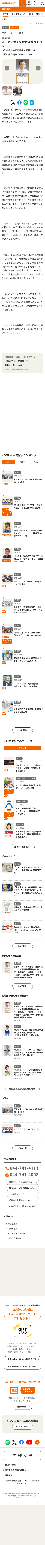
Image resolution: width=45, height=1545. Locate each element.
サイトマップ (22, 1483)
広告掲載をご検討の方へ (15, 1470)
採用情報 (8, 1475)
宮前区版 (6, 9)
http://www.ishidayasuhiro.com (16, 369)
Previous (7, 68)
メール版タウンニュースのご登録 (22, 1366)
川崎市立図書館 (14, 1238)
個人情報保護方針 (13, 1481)
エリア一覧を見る (22, 847)
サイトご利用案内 (31, 1481)
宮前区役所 (12, 1224)
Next (38, 68)
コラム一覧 (22, 1148)
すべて (5, 14)
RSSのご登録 (22, 1426)
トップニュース (18, 14)
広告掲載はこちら (16, 1194)
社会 (38, 14)
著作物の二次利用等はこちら (21, 1188)
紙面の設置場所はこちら (19, 1200)
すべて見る (22, 946)
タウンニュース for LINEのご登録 (22, 1359)
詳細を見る (22, 1407)
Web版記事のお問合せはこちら (22, 1206)
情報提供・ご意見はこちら (20, 1182)
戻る (5, 19)
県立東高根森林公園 (16, 1233)
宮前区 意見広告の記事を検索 (22, 1089)
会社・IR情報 (10, 1465)
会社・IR (28, 4)
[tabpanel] (22, 71)
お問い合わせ (25, 1455)
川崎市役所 (12, 1229)
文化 (31, 14)
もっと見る (22, 730)
